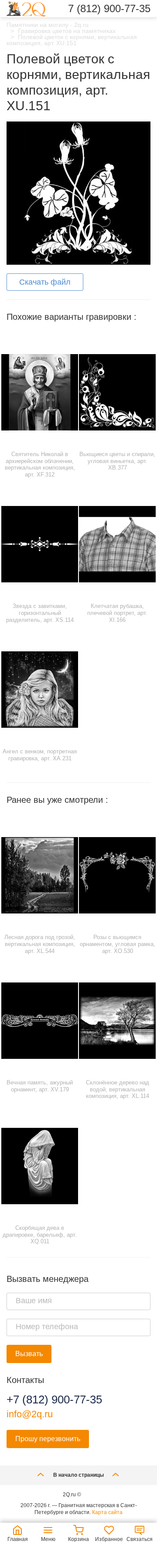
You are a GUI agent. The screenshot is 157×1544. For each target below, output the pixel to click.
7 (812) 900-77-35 (109, 9)
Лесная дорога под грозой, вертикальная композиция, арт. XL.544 (39, 944)
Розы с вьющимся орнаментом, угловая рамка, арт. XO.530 (117, 944)
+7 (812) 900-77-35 (54, 1399)
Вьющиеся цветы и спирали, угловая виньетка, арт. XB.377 (117, 461)
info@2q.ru (30, 1414)
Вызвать (29, 1353)
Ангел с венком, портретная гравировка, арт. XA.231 (40, 755)
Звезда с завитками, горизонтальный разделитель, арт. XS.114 (40, 613)
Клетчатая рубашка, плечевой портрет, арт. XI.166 (117, 613)
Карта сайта (107, 1512)
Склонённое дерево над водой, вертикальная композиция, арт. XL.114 (117, 1089)
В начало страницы (78, 1475)
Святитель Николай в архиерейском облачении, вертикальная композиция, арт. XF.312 (40, 464)
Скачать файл (45, 282)
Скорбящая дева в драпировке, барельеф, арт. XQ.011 (40, 1235)
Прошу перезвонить (47, 1438)
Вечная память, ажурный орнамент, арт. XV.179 (40, 1086)
